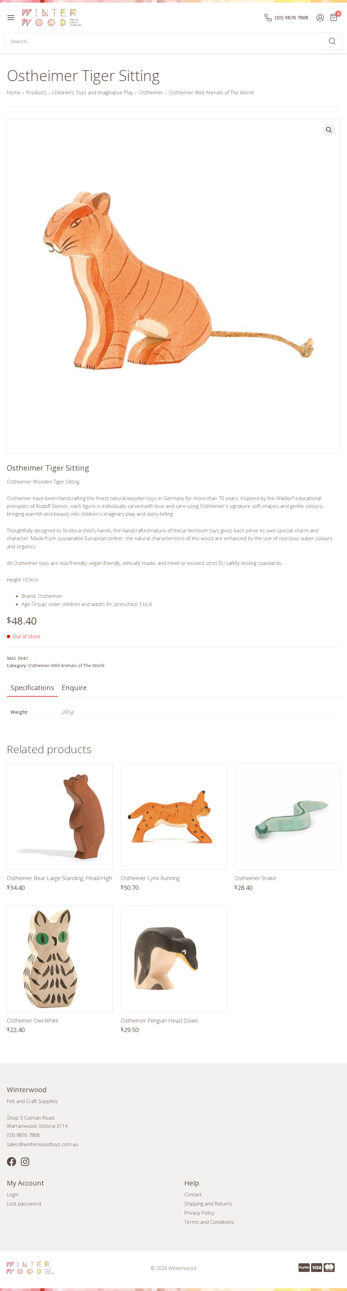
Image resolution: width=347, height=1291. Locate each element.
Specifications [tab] (32, 687)
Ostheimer (151, 92)
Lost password (24, 1203)
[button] (329, 130)
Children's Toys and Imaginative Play (92, 92)
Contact (193, 1194)
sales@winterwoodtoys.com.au (42, 1144)
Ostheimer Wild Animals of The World (211, 92)
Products (36, 92)
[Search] (332, 41)
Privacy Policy (199, 1212)
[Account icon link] (320, 17)
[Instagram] (25, 1161)
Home (14, 92)
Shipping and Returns (208, 1203)
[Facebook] (11, 1161)
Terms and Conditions (209, 1221)
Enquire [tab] (74, 687)
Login (12, 1194)
